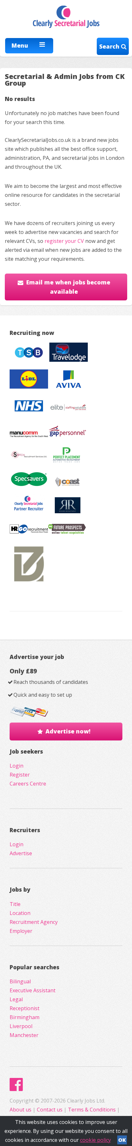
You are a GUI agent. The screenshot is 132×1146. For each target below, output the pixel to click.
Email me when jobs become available (68, 286)
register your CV (64, 240)
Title (15, 904)
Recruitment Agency (34, 921)
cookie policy (95, 1139)
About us (21, 1109)
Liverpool (21, 1026)
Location (20, 913)
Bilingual (20, 981)
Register (20, 774)
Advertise (21, 853)
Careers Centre (28, 783)
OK (122, 1139)
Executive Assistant (32, 990)
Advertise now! (67, 731)
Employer (21, 930)
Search (110, 46)
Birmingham (24, 1017)
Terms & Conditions (92, 1109)
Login (16, 765)
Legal (16, 999)
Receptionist (24, 1008)
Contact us (50, 1109)
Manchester (24, 1035)
